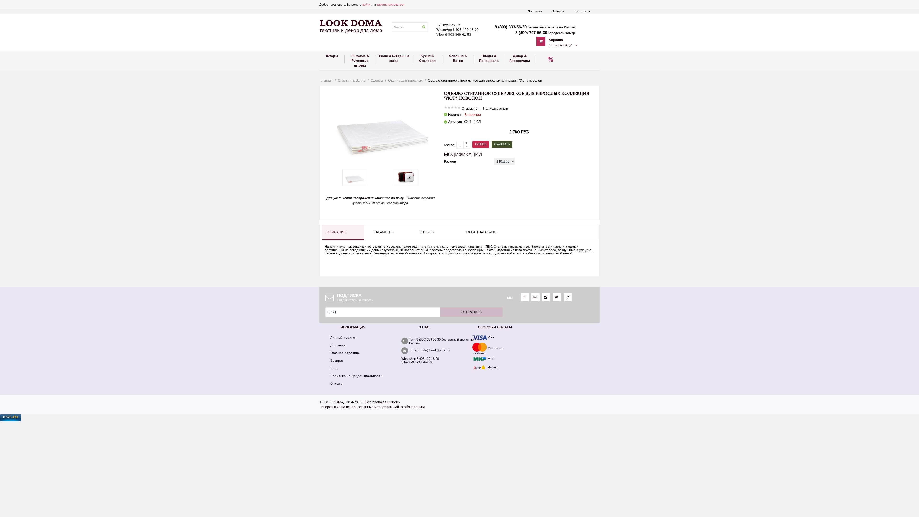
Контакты (583, 11)
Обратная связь (481, 232)
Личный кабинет (343, 337)
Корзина (556, 40)
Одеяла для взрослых (405, 80)
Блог (334, 368)
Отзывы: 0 (469, 108)
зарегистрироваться (390, 4)
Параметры (383, 232)
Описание (336, 232)
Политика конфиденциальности (356, 376)
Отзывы (427, 232)
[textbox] (410, 27)
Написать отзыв (495, 108)
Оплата (336, 383)
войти (366, 4)
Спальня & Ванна (351, 80)
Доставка (535, 11)
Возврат (558, 11)
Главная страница (345, 353)
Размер (450, 161)
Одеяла (377, 80)
